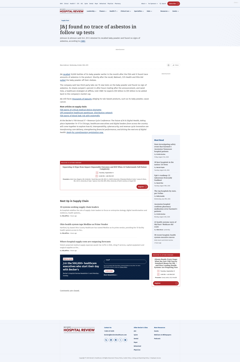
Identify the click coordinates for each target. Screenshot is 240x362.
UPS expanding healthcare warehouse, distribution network (86, 112)
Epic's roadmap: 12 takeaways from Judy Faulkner (163, 177)
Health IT (72, 3)
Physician (110, 3)
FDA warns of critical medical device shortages (80, 110)
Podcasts (157, 338)
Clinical (66, 3)
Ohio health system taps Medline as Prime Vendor (84, 224)
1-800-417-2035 (109, 331)
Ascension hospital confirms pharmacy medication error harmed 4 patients (165, 207)
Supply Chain (65, 20)
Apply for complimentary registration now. (85, 132)
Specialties (138, 11)
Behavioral (103, 3)
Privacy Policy (123, 267)
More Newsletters (110, 275)
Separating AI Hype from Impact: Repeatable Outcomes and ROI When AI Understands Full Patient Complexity (105, 168)
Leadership (91, 11)
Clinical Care (125, 11)
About (143, 3)
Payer (96, 3)
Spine (86, 3)
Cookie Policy (127, 358)
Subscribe (172, 4)
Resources (164, 11)
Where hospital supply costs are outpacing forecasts (85, 241)
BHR (61, 3)
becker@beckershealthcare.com (115, 335)
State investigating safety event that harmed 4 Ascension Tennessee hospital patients (165, 147)
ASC (82, 3)
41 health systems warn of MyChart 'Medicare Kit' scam (165, 224)
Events (174, 11)
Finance (102, 11)
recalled (66, 74)
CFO (78, 3)
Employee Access (156, 358)
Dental (91, 3)
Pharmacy (118, 3)
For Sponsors (152, 3)
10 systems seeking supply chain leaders (79, 207)
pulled (63, 80)
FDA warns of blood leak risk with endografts (80, 115)
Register (141, 187)
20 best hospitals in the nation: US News (164, 163)
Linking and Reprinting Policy (140, 358)
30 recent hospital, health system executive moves (165, 236)
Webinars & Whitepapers (162, 335)
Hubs (148, 11)
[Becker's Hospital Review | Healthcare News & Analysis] (71, 11)
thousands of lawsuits (82, 99)
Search (164, 3)
